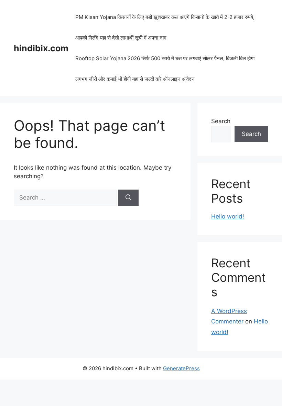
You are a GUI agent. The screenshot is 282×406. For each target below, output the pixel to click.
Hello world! (227, 216)
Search (220, 121)
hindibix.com (41, 48)
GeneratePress (181, 368)
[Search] (128, 198)
